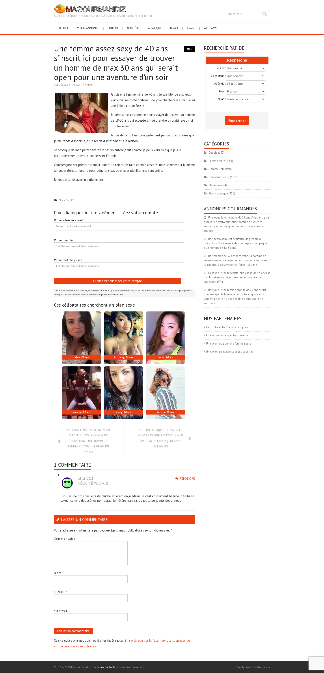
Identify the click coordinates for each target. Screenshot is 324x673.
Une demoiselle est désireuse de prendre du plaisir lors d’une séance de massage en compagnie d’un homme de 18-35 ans (236, 243)
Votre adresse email (68, 220)
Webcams (210, 28)
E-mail (60, 592)
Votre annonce (88, 28)
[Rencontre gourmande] (90, 9)
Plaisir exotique (218, 193)
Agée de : (220, 83)
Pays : (222, 91)
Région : (221, 99)
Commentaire (66, 539)
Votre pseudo (63, 240)
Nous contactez (107, 667)
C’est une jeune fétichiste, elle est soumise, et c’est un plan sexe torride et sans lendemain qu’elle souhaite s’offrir (237, 277)
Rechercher (237, 120)
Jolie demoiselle (219, 177)
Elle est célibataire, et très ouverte (227, 335)
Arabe (191, 28)
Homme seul (217, 169)
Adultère (133, 28)
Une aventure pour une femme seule (228, 343)
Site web (61, 611)
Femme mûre (66, 200)
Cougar (113, 28)
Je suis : (221, 68)
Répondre (187, 479)
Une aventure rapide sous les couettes (229, 352)
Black (174, 28)
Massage (214, 185)
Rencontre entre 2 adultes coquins (227, 327)
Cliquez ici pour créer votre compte (117, 281)
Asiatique (155, 28)
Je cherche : (218, 75)
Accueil (63, 28)
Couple (213, 153)
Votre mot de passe (68, 260)
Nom (59, 573)
